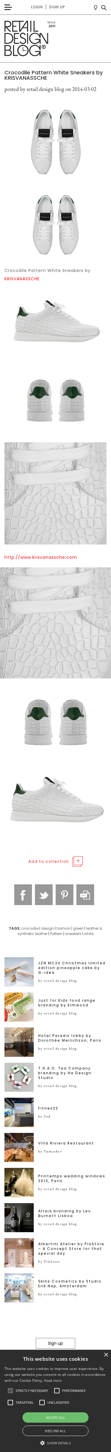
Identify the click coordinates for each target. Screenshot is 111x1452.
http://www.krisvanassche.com (40, 557)
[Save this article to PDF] (85, 894)
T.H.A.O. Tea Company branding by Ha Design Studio (64, 1073)
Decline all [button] (55, 1431)
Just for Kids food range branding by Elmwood (67, 1003)
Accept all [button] (55, 1417)
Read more (53, 1380)
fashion (63, 928)
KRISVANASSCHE (22, 279)
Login (37, 6)
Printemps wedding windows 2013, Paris (71, 1178)
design (47, 928)
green (78, 928)
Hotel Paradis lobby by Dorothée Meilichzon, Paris (70, 1038)
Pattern (56, 933)
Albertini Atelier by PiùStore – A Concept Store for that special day (71, 1249)
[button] (10, 1391)
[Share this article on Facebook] (23, 894)
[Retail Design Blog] (55, 39)
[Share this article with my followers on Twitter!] (44, 894)
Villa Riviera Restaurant (66, 1143)
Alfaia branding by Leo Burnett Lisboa (64, 1213)
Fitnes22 (48, 1108)
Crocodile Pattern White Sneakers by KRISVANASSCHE (53, 75)
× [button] (106, 1355)
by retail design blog (57, 980)
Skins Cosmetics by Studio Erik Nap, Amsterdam (70, 1283)
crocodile (29, 928)
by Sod (44, 1116)
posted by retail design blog (34, 89)
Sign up (57, 6)
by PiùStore (49, 1261)
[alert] (55, 1401)
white (89, 933)
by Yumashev (50, 1151)
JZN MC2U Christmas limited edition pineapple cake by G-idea (72, 968)
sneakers (73, 933)
